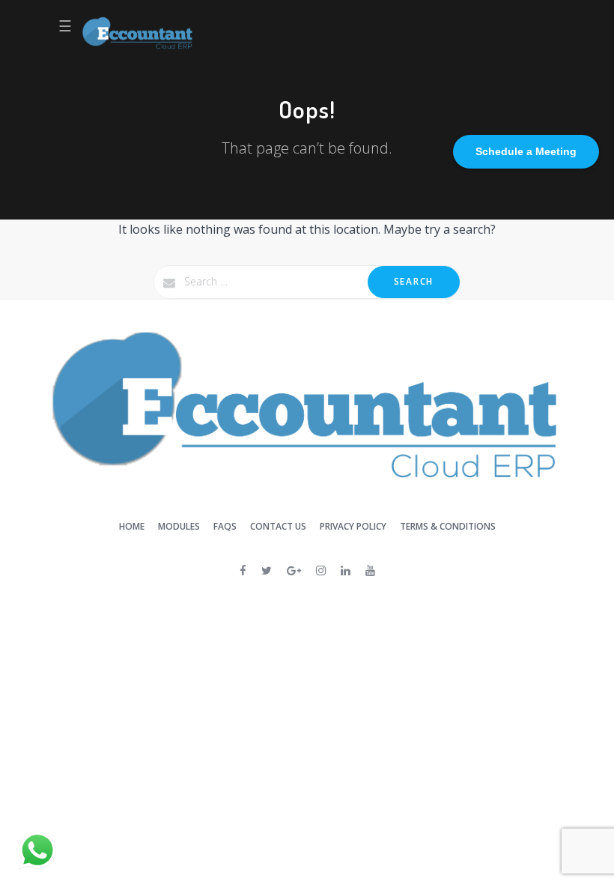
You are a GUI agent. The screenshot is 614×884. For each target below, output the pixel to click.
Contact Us (278, 526)
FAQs (225, 526)
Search (414, 281)
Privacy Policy (353, 526)
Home (132, 526)
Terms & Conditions (448, 526)
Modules (179, 526)
